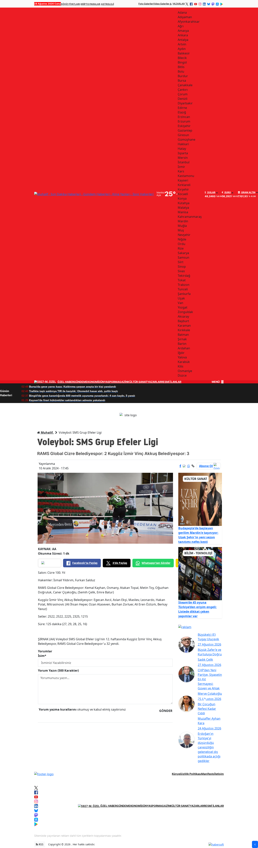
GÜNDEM (80, 382)
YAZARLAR (178, 3)
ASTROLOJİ (107, 4)
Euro (227, 192)
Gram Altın (248, 192)
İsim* (42, 656)
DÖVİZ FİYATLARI (70, 4)
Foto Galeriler (145, 3)
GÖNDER (165, 711)
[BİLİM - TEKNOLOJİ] (200, 573)
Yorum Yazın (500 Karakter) (58, 670)
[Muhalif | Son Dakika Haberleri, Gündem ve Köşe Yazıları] (44, 774)
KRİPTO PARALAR (90, 4)
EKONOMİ (92, 382)
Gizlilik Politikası (190, 773)
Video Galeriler (161, 3)
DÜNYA (103, 382)
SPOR (111, 382)
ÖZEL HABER (65, 381)
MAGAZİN (121, 382)
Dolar (211, 192)
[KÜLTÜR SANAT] (200, 499)
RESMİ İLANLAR (171, 382)
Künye (176, 773)
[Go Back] (255, 844)
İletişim (219, 773)
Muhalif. (47, 432)
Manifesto (207, 773)
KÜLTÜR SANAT (137, 382)
